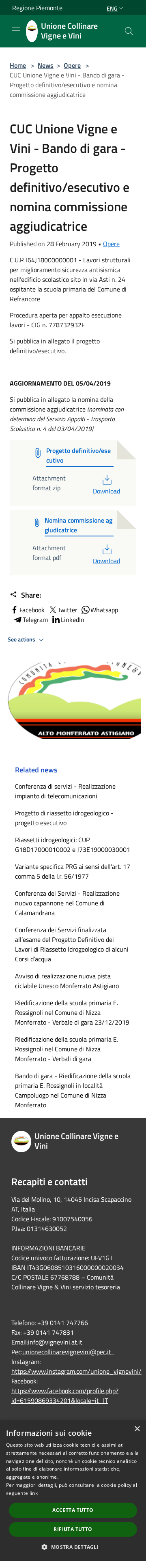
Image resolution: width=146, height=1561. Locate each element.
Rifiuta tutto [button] (73, 1529)
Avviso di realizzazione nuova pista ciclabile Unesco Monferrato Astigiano (67, 981)
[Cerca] (129, 31)
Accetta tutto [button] (72, 1510)
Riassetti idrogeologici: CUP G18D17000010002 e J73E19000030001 (72, 844)
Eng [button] (112, 8)
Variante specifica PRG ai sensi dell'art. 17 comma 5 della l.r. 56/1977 (72, 871)
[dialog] (73, 1490)
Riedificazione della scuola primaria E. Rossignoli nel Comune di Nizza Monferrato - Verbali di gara (66, 1049)
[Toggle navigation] (16, 30)
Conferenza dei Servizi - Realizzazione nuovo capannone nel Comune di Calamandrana (67, 903)
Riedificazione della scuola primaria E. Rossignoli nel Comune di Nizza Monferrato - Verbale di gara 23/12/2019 (72, 1012)
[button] (72, 1547)
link (34, 1493)
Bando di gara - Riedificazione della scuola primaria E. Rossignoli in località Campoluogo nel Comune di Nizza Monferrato (73, 1090)
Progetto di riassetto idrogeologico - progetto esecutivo (64, 818)
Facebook (32, 610)
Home (18, 65)
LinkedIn (72, 619)
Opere (72, 65)
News (46, 65)
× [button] (137, 1429)
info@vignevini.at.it (55, 1342)
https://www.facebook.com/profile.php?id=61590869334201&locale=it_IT (64, 1395)
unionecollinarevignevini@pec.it (68, 1352)
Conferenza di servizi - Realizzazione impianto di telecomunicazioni (65, 791)
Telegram (35, 619)
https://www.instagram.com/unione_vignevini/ (76, 1371)
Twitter (67, 610)
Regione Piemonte (37, 8)
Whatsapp (104, 610)
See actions (22, 639)
